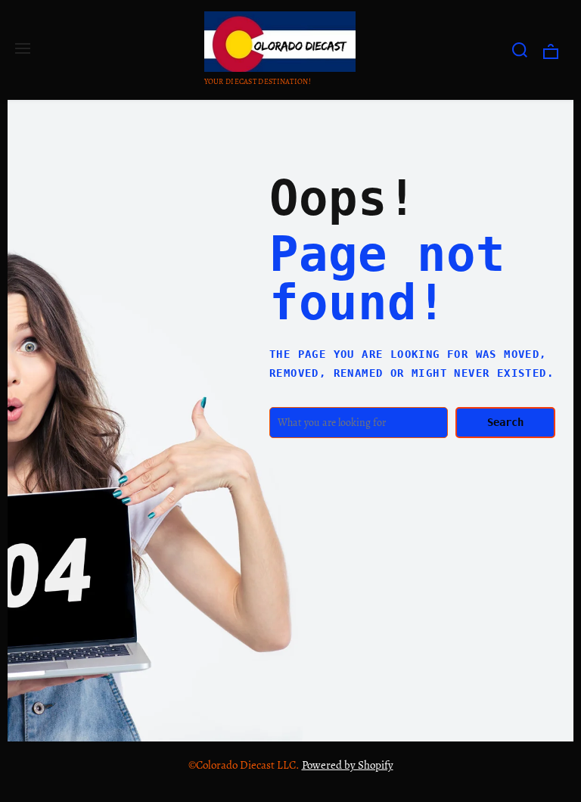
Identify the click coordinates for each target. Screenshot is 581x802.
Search (505, 422)
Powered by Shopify (347, 764)
